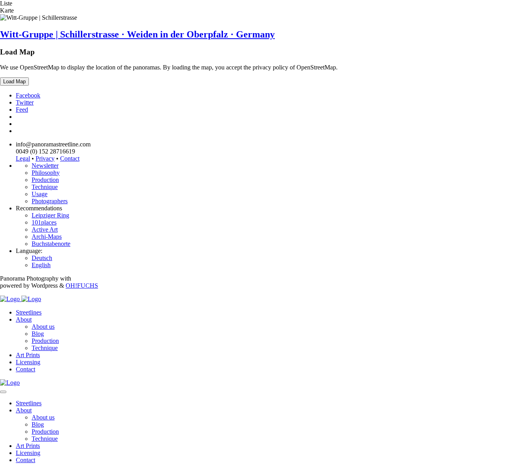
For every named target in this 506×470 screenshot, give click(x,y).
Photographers (50, 201)
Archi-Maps (47, 236)
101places (44, 222)
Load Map (14, 81)
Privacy (45, 158)
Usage (39, 194)
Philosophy (46, 172)
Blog (38, 333)
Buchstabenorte (51, 243)
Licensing (28, 362)
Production (45, 179)
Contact (69, 158)
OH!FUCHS (82, 285)
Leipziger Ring (50, 215)
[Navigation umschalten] (3, 392)
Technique (45, 187)
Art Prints (28, 355)
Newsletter (45, 165)
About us (43, 326)
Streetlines (29, 312)
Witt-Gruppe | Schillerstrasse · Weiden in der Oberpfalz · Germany (137, 34)
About (24, 319)
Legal (23, 158)
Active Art (45, 229)
